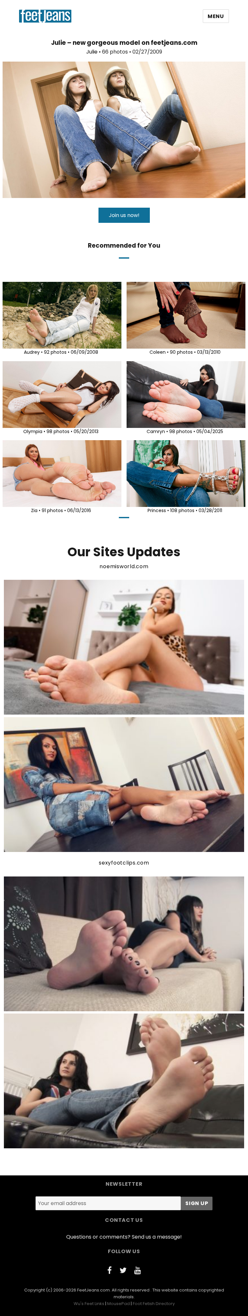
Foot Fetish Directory (154, 1304)
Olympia (32, 431)
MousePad (118, 1304)
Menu (216, 16)
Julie (92, 51)
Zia (34, 510)
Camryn (156, 431)
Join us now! (124, 215)
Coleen (158, 352)
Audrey (32, 352)
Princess (157, 510)
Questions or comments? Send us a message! (124, 1237)
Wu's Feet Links (89, 1304)
